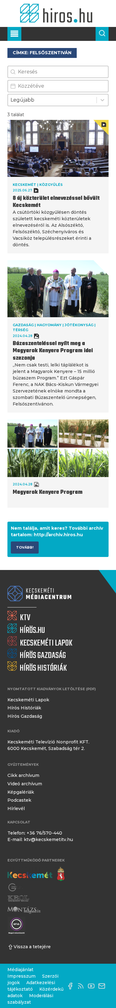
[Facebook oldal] (72, 986)
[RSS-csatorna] (82, 986)
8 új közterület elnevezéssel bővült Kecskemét (56, 202)
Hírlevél (16, 808)
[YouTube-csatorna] (93, 986)
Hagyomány (49, 325)
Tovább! (24, 547)
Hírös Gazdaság (24, 716)
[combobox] (52, 100)
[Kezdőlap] (58, 13)
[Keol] (18, 898)
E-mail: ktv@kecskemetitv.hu (40, 839)
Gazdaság (23, 325)
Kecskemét (24, 184)
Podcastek (19, 800)
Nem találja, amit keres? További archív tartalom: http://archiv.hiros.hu (57, 531)
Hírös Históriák (24, 708)
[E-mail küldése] (103, 986)
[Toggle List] (102, 100)
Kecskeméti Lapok (28, 700)
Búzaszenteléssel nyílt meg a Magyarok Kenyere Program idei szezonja (53, 350)
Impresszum (21, 976)
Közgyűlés (51, 184)
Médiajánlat (20, 969)
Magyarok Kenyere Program (48, 492)
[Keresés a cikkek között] (102, 34)
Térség (20, 330)
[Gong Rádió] (16, 887)
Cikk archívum (23, 775)
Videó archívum (24, 784)
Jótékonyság (79, 325)
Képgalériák (20, 792)
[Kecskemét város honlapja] (36, 874)
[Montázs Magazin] (24, 910)
